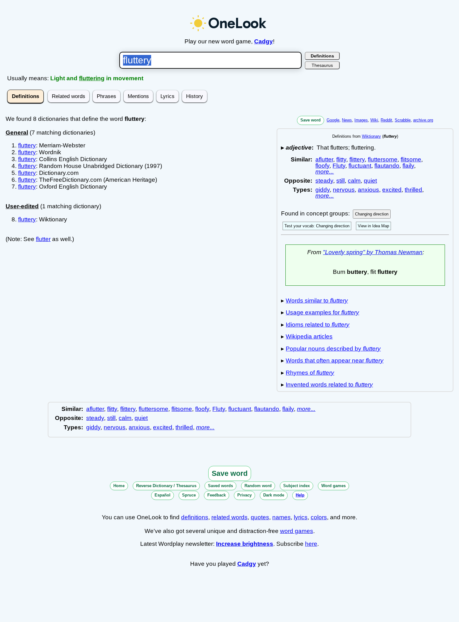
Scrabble (403, 120)
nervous (344, 189)
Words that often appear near (334, 360)
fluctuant (359, 165)
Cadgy (263, 41)
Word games (333, 485)
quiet (370, 180)
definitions (194, 517)
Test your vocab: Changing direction (316, 226)
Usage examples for (322, 312)
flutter (43, 239)
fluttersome (382, 159)
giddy (322, 189)
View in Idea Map (373, 226)
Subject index (296, 485)
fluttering (92, 78)
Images (361, 120)
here (311, 544)
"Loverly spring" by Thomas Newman (372, 252)
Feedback (216, 495)
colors (319, 517)
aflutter (324, 159)
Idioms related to (317, 324)
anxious (368, 189)
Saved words (220, 485)
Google (333, 120)
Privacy (244, 495)
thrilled (413, 189)
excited (392, 189)
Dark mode (273, 495)
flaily (408, 165)
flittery (357, 159)
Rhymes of (310, 372)
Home (119, 485)
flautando (386, 165)
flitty (341, 159)
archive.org (423, 120)
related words (229, 517)
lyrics (301, 517)
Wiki (374, 120)
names (281, 517)
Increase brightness (244, 544)
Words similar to (317, 300)
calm (354, 180)
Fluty (339, 165)
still (340, 180)
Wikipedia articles (309, 336)
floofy (322, 165)
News (347, 120)
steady (324, 180)
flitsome (411, 159)
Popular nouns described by (333, 348)
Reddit (386, 120)
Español (162, 495)
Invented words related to (329, 384)
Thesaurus (322, 65)
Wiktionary (371, 136)
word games (296, 531)
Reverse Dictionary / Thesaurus (166, 485)
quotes (260, 517)
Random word (258, 485)
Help (300, 495)
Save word (310, 120)
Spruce (189, 495)
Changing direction (371, 214)
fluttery (27, 145)
